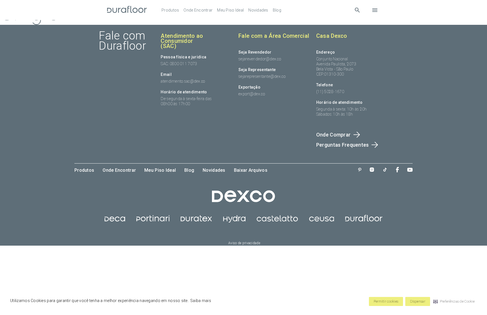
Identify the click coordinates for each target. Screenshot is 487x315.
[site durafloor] (363, 221)
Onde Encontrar (197, 10)
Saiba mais (200, 300)
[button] (454, 301)
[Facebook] (397, 170)
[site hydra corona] (234, 221)
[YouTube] (410, 170)
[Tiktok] (385, 170)
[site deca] (115, 221)
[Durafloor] (127, 10)
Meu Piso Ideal (230, 10)
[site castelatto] (277, 221)
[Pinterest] (359, 170)
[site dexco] (243, 201)
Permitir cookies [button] (386, 301)
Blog (277, 10)
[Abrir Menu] (374, 10)
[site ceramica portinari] (152, 221)
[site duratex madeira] (196, 221)
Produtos (170, 10)
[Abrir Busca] (357, 10)
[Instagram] (372, 170)
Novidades (258, 10)
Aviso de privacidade (244, 243)
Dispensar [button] (417, 301)
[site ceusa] (321, 221)
